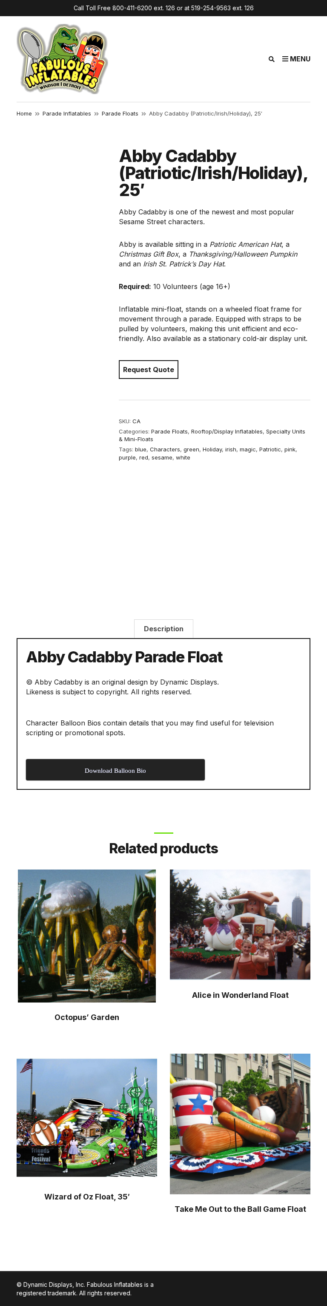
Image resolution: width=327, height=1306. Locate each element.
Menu (299, 59)
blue (140, 449)
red (143, 457)
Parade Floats (120, 113)
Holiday (212, 449)
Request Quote (148, 369)
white (183, 457)
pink (289, 449)
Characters (165, 449)
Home (24, 113)
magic (248, 449)
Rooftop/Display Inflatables (227, 431)
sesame (162, 457)
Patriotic (270, 449)
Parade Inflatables (67, 113)
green (191, 449)
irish (230, 449)
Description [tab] (164, 628)
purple (127, 457)
